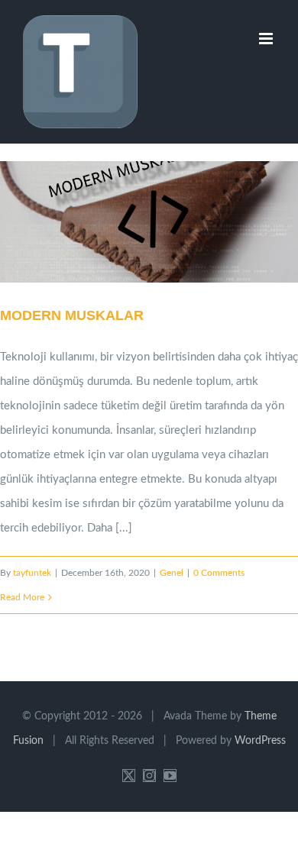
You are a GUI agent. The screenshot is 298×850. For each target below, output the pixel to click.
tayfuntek (32, 572)
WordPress (260, 740)
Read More (22, 597)
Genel (171, 572)
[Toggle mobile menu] (267, 39)
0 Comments (219, 572)
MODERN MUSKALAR (129, 222)
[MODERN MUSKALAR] (149, 222)
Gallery (168, 222)
